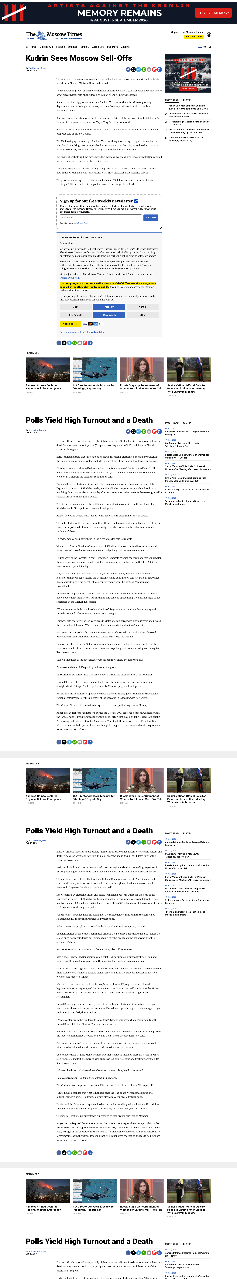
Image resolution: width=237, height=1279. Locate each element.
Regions (60, 47)
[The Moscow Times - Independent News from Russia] (54, 34)
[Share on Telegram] (138, 69)
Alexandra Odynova (37, 430)
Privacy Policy (83, 223)
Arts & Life (98, 47)
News (33, 47)
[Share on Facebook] (128, 69)
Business (72, 47)
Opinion (85, 47)
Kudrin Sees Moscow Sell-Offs (79, 58)
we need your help (69, 277)
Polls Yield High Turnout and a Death (89, 420)
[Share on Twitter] (133, 69)
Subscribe (151, 217)
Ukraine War (46, 47)
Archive (125, 47)
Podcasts (112, 47)
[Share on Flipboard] (154, 69)
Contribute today (193, 37)
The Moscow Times (37, 68)
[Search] (210, 47)
